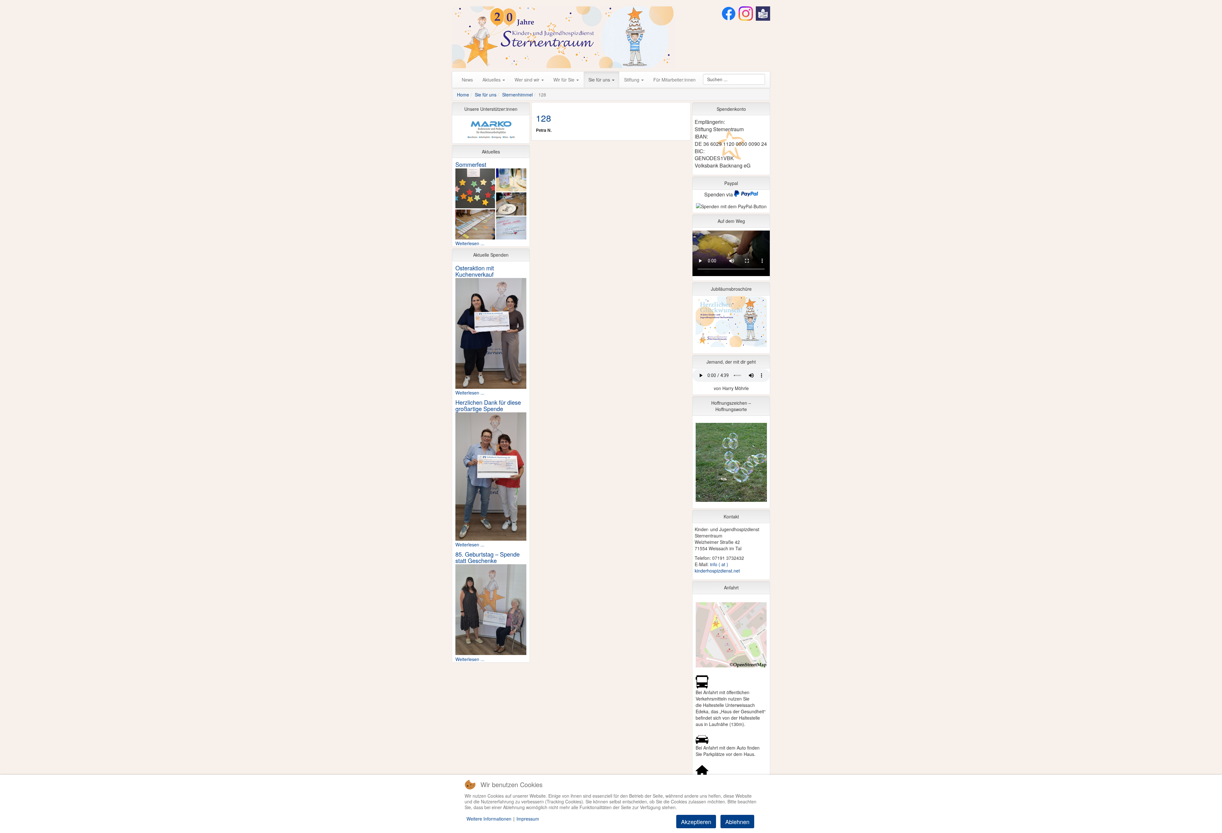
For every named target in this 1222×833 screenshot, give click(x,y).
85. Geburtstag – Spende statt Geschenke (487, 557)
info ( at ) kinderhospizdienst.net (717, 567)
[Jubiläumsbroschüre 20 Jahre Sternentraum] (731, 323)
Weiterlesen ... (469, 243)
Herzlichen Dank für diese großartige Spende (488, 405)
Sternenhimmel (517, 94)
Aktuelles (492, 79)
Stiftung (632, 79)
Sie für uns (599, 79)
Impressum (527, 818)
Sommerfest (470, 164)
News (467, 79)
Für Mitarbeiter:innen (674, 79)
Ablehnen (737, 821)
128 (543, 117)
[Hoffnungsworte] (731, 464)
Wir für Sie (564, 79)
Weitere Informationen (489, 818)
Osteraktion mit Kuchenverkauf (474, 271)
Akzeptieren (696, 821)
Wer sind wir (528, 79)
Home (463, 94)
